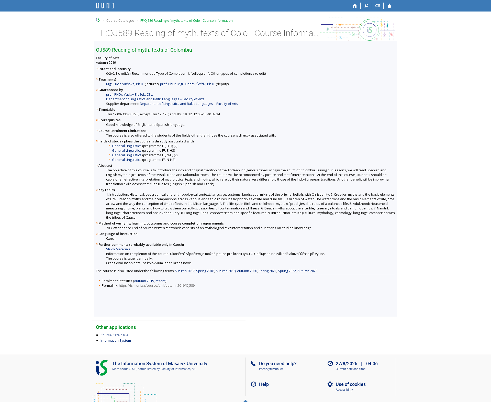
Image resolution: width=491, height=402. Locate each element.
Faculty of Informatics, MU (178, 369)
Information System (116, 340)
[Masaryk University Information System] (105, 6)
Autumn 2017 (185, 271)
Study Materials (118, 249)
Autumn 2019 (144, 280)
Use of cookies (351, 384)
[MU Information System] (98, 20)
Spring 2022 (287, 271)
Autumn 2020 (247, 271)
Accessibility (344, 390)
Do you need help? (278, 363)
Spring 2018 (205, 271)
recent (160, 280)
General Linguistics (126, 145)
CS (377, 5)
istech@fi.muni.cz (271, 369)
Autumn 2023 (307, 271)
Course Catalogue (120, 20)
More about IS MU (124, 369)
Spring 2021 (267, 271)
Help (264, 384)
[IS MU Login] (389, 6)
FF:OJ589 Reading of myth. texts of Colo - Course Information (186, 20)
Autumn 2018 (226, 271)
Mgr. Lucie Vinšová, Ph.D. (125, 84)
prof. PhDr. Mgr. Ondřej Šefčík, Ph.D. (187, 84)
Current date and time (350, 369)
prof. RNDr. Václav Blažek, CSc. (129, 94)
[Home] (355, 6)
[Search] (366, 6)
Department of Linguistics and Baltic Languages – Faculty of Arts (155, 99)
